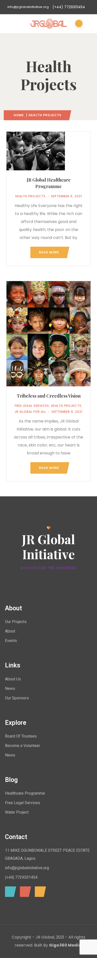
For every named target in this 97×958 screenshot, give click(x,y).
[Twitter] (24, 891)
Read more (49, 252)
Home (19, 115)
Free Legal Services (32, 406)
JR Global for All (30, 412)
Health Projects (30, 196)
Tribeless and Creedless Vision (49, 396)
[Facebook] (9, 891)
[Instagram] (39, 891)
